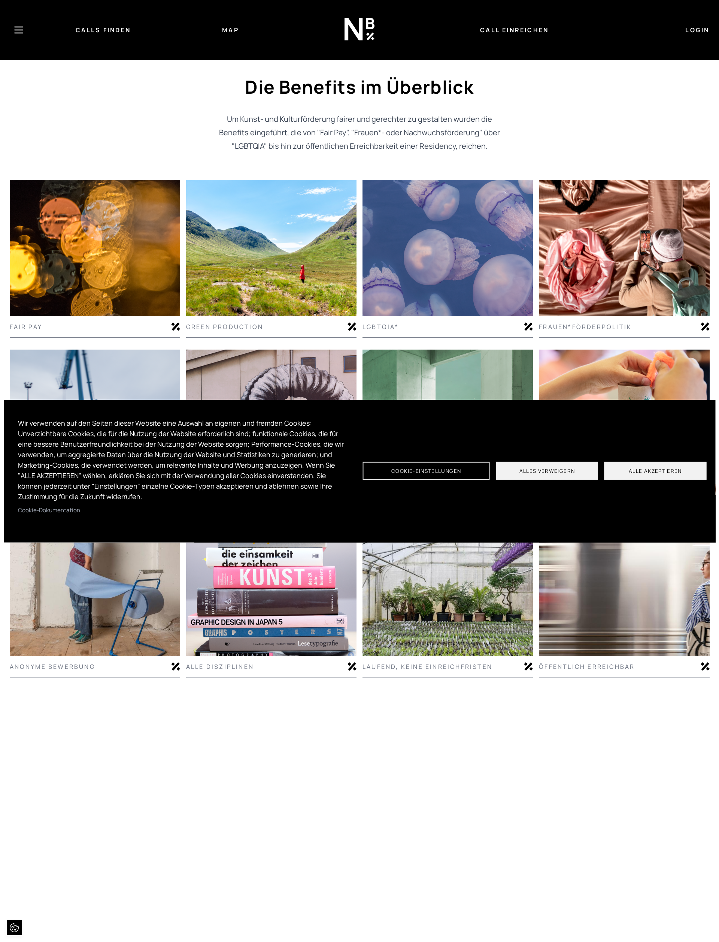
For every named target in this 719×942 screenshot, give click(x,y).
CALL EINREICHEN (514, 30)
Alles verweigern (547, 471)
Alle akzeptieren (655, 471)
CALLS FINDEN (103, 30)
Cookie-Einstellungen (426, 471)
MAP (230, 30)
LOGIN (697, 30)
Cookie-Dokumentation (49, 510)
